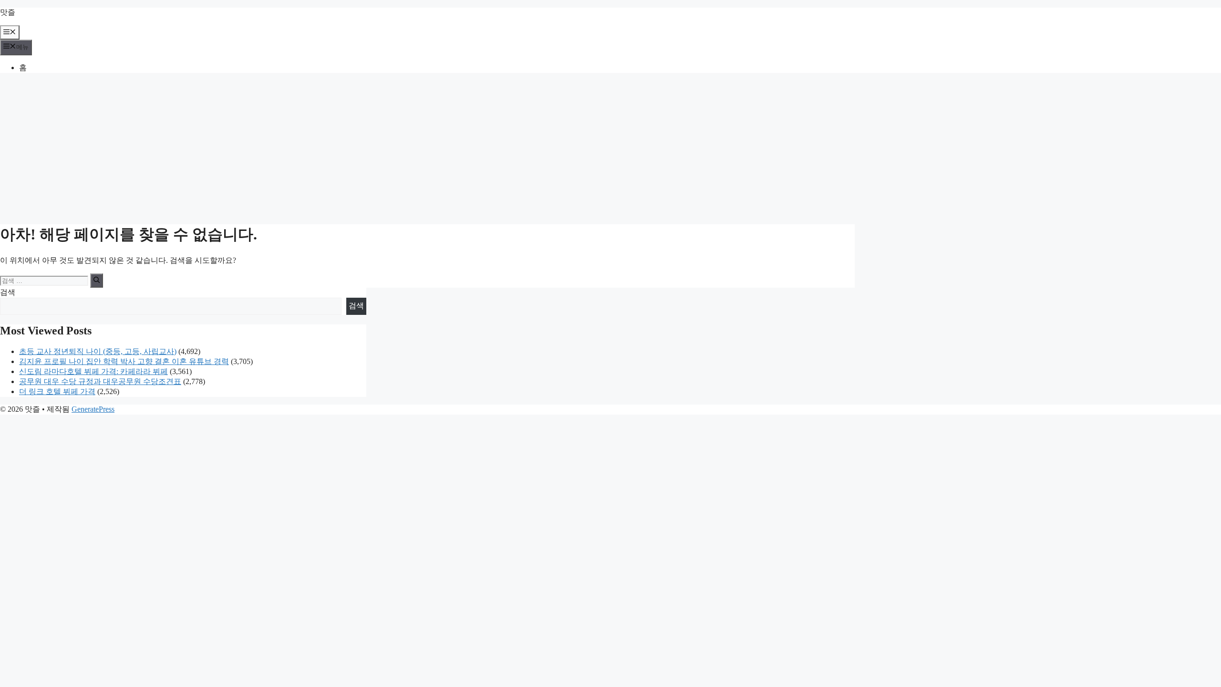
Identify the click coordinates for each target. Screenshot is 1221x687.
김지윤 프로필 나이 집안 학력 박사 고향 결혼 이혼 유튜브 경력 (124, 361)
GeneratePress (93, 409)
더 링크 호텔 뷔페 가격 (57, 391)
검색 (7, 292)
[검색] (96, 280)
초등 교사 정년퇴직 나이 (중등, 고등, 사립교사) (97, 351)
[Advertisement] (610, 147)
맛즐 (7, 12)
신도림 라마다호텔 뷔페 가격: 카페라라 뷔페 (93, 371)
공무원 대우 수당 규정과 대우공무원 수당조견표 (100, 381)
